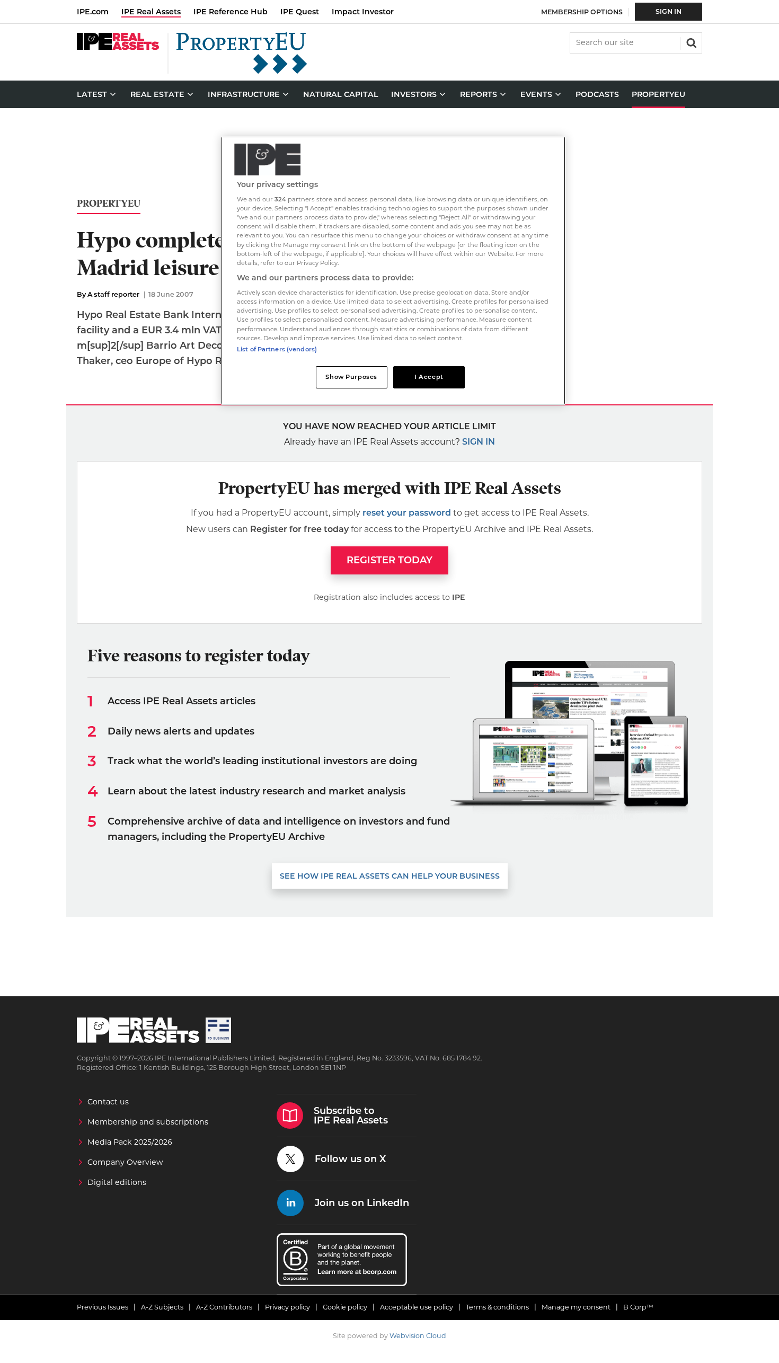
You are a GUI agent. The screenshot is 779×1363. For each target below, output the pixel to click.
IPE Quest (299, 11)
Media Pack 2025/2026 (129, 1142)
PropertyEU (108, 203)
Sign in (478, 442)
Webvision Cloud (418, 1336)
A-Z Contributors (224, 1307)
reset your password (406, 513)
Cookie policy (345, 1307)
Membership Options (582, 12)
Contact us (108, 1102)
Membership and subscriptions (147, 1122)
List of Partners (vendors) (277, 349)
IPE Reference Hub (230, 11)
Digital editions (116, 1182)
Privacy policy (287, 1307)
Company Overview (125, 1162)
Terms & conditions (497, 1307)
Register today (389, 560)
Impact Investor (363, 11)
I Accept (429, 376)
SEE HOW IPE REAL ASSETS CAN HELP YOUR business (390, 876)
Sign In (668, 11)
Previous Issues (102, 1307)
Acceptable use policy (416, 1307)
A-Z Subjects (162, 1307)
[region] (393, 270)
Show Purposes (351, 376)
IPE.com (93, 11)
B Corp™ (638, 1307)
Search (690, 41)
